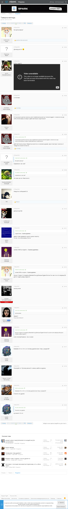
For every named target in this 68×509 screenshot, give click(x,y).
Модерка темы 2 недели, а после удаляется (17, 458)
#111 (65, 228)
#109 (65, 189)
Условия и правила (23, 498)
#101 (65, 27)
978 (25, 23)
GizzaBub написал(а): (20, 172)
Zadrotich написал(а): (20, 158)
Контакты (14, 498)
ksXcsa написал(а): (19, 137)
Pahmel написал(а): (19, 231)
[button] (2, 1)
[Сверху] (62, 498)
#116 (65, 327)
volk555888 (8, 454)
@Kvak (20, 349)
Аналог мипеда (9, 447)
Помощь (53, 498)
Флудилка (22, 443)
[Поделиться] (63, 28)
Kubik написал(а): (19, 388)
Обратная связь (5, 498)
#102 (65, 47)
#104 (65, 95)
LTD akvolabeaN (9, 443)
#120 (65, 405)
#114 (65, 286)
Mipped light (4, 496)
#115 (65, 308)
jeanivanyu (7, 460)
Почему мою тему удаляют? (13, 453)
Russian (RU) (13, 496)
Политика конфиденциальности (40, 498)
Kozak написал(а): (19, 407)
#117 (65, 346)
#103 (65, 61)
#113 (65, 267)
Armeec (7, 449)
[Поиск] (65, 1)
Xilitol (6, 467)
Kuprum (61, 465)
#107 (65, 155)
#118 (65, 366)
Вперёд (29, 23)
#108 (65, 170)
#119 (65, 385)
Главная (59, 498)
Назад (4, 23)
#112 (65, 247)
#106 (65, 134)
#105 (65, 115)
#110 (65, 209)
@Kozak (25, 349)
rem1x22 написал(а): (20, 310)
